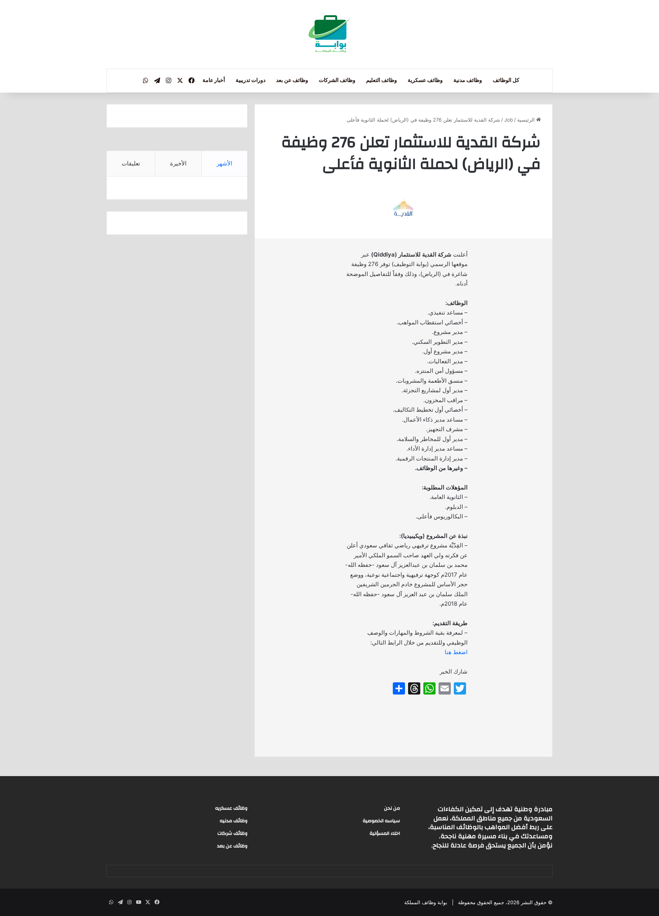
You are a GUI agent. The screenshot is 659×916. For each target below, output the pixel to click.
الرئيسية (526, 120)
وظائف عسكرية (425, 80)
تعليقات (131, 163)
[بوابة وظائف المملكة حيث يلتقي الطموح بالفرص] (329, 34)
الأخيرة (178, 163)
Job (508, 120)
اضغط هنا (456, 652)
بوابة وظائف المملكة (425, 902)
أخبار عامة (214, 80)
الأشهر (224, 163)
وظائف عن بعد (292, 80)
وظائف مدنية (467, 80)
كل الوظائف (506, 80)
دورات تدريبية (250, 80)
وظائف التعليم (381, 80)
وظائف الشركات (337, 80)
